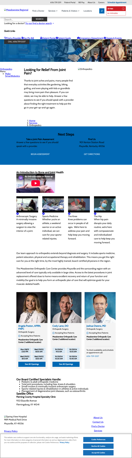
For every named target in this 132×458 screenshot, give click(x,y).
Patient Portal (69, 2)
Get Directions (92, 154)
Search (39, 19)
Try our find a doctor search (38, 23)
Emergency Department (91, 38)
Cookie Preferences (98, 439)
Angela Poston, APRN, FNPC (29, 327)
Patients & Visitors (70, 11)
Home (32, 120)
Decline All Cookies (98, 446)
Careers (101, 2)
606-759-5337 (92, 356)
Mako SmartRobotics (12, 74)
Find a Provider (13, 38)
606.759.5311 (55, 2)
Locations (88, 11)
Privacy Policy (11, 431)
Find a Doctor (38, 11)
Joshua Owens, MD (96, 325)
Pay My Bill (28, 38)
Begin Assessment (40, 154)
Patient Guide (64, 38)
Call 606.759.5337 (17, 41)
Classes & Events (114, 38)
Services (52, 11)
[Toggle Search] (101, 10)
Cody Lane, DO (60, 325)
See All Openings (32, 364)
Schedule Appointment (117, 2)
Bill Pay (82, 2)
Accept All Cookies (98, 453)
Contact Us (98, 422)
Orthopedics (6, 69)
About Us (91, 2)
